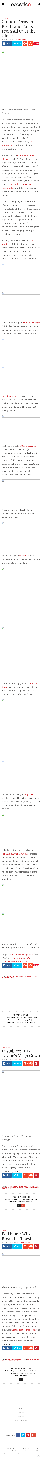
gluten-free (21, 1359)
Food (4, 1230)
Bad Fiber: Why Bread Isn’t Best (16, 1236)
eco (7, 1186)
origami (9, 976)
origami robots (19, 976)
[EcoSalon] (21, 4)
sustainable (13, 1187)
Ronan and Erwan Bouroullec (15, 854)
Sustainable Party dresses (29, 1187)
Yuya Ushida (30, 794)
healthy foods (7, 1360)
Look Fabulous (7, 1047)
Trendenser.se (14, 954)
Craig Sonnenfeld (10, 396)
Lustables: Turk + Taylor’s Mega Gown (21, 1053)
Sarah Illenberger (31, 322)
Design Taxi (27, 954)
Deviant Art (18, 958)
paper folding (30, 976)
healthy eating (33, 1359)
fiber (13, 1359)
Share (8, 43)
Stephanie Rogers (23, 1242)
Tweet (19, 43)
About (21, 1408)
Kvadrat (25, 961)
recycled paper (8, 978)
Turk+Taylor (7, 1189)
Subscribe (21, 1416)
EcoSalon (13, 1186)
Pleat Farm (16, 961)
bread (8, 1359)
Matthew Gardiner (27, 446)
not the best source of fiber (24, 1330)
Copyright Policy (21, 1420)
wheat (16, 1360)
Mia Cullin (24, 555)
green (20, 1186)
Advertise (21, 1412)
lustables (27, 1186)
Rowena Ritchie (22, 1059)
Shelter (5, 18)
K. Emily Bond (21, 40)
